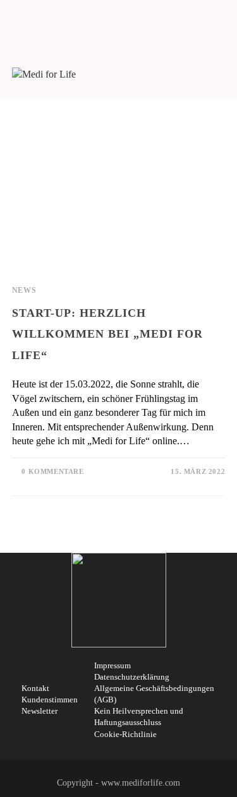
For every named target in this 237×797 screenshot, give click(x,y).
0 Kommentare (52, 471)
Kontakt (35, 688)
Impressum (112, 665)
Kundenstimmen (49, 699)
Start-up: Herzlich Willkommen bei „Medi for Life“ (107, 334)
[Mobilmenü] (220, 74)
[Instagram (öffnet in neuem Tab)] (114, 19)
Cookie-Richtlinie (125, 734)
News (24, 290)
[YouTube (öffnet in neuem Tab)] (126, 19)
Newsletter (39, 711)
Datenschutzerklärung (131, 677)
